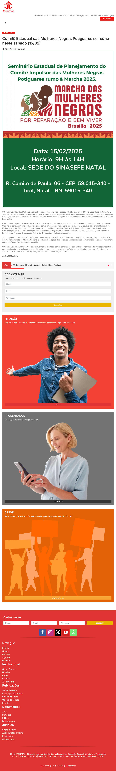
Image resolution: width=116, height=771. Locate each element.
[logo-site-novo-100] (8, 2)
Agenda (6, 657)
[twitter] (58, 632)
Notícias (6, 672)
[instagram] (50, 632)
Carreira (6, 654)
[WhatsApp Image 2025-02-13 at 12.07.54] (58, 53)
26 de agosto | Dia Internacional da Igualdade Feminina (37, 265)
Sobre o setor (9, 730)
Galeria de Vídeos (10, 700)
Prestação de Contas (12, 693)
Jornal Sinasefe (9, 690)
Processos (7, 736)
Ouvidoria (7, 660)
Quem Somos (9, 669)
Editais (5, 718)
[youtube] (65, 632)
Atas (4, 712)
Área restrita (8, 682)
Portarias (6, 715)
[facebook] (42, 632)
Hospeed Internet (68, 766)
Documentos (8, 721)
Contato (6, 678)
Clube (5, 675)
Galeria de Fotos (10, 697)
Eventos (6, 703)
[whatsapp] (73, 632)
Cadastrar (58, 305)
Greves (5, 651)
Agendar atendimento (12, 733)
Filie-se (5, 648)
